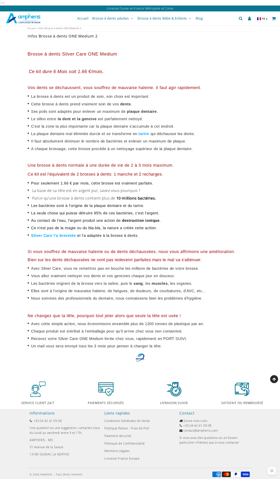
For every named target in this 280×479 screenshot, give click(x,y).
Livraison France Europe (121, 458)
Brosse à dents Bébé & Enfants (162, 18)
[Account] (249, 18)
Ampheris (46, 474)
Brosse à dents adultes (110, 18)
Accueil (83, 18)
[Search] (240, 18)
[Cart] (273, 18)
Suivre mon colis (195, 421)
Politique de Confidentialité (124, 443)
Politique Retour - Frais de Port (126, 428)
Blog (199, 18)
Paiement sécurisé (117, 436)
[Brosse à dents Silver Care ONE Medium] (140, 357)
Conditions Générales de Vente (127, 421)
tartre (144, 134)
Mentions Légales (117, 451)
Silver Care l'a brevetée (53, 235)
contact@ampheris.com (200, 430)
